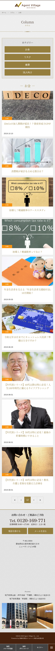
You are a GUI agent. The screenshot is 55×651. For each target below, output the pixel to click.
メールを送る (40, 531)
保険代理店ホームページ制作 (28, 638)
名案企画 (41, 638)
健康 (27, 64)
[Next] (34, 500)
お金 (27, 49)
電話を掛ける (14, 531)
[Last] (40, 500)
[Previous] (21, 500)
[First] (15, 500)
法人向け (27, 72)
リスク (27, 57)
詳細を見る (27, 114)
